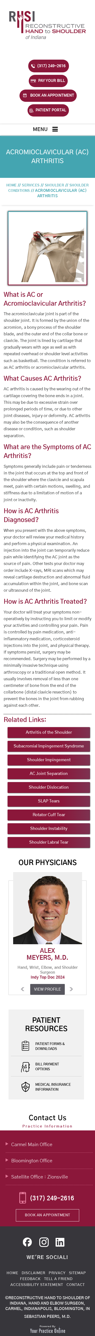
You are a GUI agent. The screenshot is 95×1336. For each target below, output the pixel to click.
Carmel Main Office (31, 1144)
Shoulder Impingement (49, 760)
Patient (46, 1025)
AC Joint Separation (49, 774)
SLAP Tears (49, 801)
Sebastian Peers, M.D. (47, 1317)
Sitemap (77, 1273)
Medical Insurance (53, 1087)
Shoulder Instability (48, 828)
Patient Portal (51, 110)
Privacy (57, 1273)
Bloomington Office (31, 1160)
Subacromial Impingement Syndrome (49, 746)
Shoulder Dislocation (49, 787)
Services (30, 185)
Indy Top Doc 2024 (48, 977)
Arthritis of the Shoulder (49, 732)
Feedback (30, 1279)
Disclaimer (33, 1273)
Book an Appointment (52, 95)
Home (11, 185)
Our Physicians (48, 863)
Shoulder (54, 185)
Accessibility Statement (36, 1285)
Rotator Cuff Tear (49, 815)
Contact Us (47, 1118)
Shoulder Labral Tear (48, 842)
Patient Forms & (50, 1046)
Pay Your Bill (51, 81)
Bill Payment (47, 1067)
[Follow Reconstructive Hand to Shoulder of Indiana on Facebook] (29, 1243)
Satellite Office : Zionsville (39, 1177)
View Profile (47, 989)
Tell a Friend (58, 1279)
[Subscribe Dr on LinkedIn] (45, 1243)
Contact (75, 1285)
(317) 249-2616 (51, 66)
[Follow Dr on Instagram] (61, 1243)
